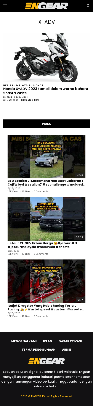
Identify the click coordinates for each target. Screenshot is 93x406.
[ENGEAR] (46, 5)
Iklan (47, 341)
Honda (38, 84)
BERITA (8, 84)
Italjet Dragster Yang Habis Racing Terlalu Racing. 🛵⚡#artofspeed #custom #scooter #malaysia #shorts (45, 307)
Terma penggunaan (39, 349)
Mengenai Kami (24, 341)
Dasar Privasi (70, 341)
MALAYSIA (23, 84)
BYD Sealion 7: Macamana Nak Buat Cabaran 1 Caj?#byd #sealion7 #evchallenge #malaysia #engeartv (46, 183)
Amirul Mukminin (18, 97)
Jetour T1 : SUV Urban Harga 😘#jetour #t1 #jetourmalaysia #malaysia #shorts (42, 245)
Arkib (66, 349)
